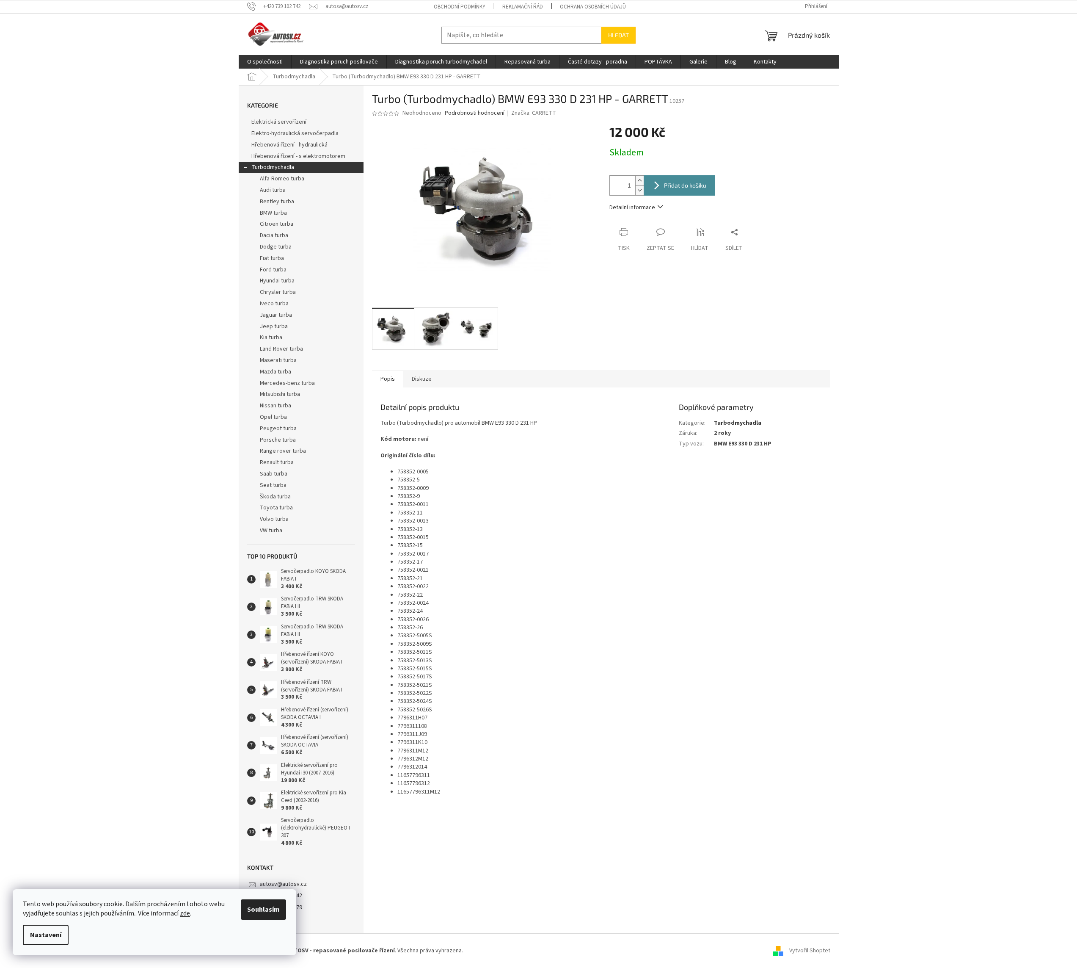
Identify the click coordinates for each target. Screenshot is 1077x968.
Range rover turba (283, 451)
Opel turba (273, 417)
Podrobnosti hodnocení (474, 113)
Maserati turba (278, 360)
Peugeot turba (278, 428)
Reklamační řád (522, 7)
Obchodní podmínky (459, 7)
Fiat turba (272, 258)
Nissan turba (275, 405)
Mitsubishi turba (280, 394)
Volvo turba (274, 519)
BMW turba (273, 213)
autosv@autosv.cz (283, 884)
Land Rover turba (281, 349)
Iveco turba (274, 303)
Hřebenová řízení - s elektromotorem (298, 156)
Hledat (618, 35)
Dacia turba (274, 235)
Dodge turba (276, 247)
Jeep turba (274, 326)
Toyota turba (276, 507)
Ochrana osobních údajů (593, 7)
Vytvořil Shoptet (809, 950)
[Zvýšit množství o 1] (639, 180)
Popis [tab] (387, 379)
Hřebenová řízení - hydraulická (289, 145)
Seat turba (273, 485)
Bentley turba (277, 201)
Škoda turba (275, 496)
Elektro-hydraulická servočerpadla (295, 133)
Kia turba (271, 337)
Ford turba (273, 270)
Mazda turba (275, 372)
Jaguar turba (276, 315)
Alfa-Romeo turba (282, 178)
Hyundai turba (277, 281)
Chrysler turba (278, 292)
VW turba (271, 530)
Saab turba (273, 474)
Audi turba (273, 190)
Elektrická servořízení (279, 122)
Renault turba (277, 462)
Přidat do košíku (685, 185)
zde (185, 913)
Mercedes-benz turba (287, 383)
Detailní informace (632, 207)
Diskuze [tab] (422, 379)
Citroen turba (276, 224)
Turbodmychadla (272, 167)
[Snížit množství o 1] (639, 190)
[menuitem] (265, 62)
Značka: (533, 113)
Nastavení (45, 935)
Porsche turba (278, 440)
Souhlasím (263, 909)
